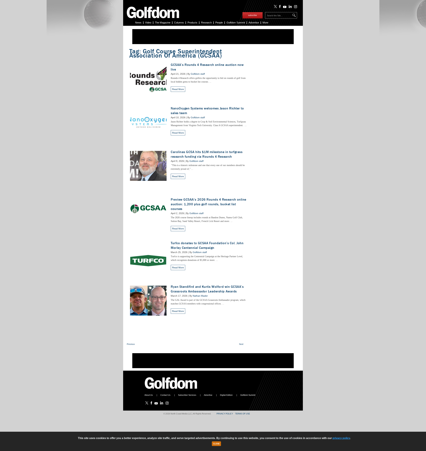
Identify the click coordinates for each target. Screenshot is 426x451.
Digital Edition (226, 395)
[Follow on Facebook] (279, 7)
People (219, 22)
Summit (235, 22)
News (138, 22)
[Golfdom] (171, 390)
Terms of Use (242, 414)
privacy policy (341, 438)
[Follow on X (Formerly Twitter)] (274, 7)
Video (148, 22)
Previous (131, 344)
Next (241, 344)
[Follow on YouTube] (284, 7)
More (265, 22)
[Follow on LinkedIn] (289, 7)
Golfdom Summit (247, 395)
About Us (148, 395)
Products (192, 22)
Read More (178, 89)
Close (216, 444)
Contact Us (165, 395)
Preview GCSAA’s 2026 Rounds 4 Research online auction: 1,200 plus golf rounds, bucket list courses (208, 204)
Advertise (254, 22)
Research (206, 22)
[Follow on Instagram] (294, 7)
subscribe (252, 15)
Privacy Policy (224, 414)
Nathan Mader (200, 295)
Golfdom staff (198, 74)
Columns (179, 22)
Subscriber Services (187, 395)
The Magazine (162, 22)
